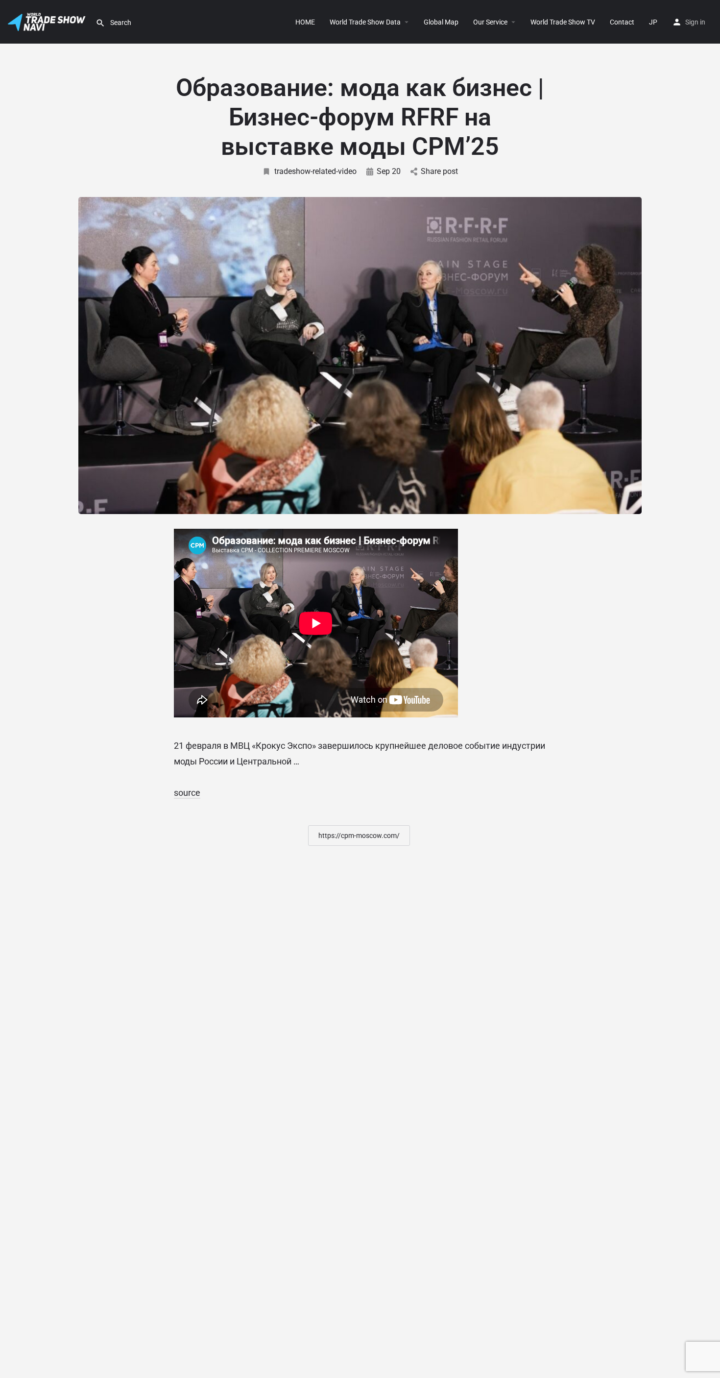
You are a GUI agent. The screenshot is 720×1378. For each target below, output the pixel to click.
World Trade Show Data (365, 22)
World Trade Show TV (562, 22)
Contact (622, 22)
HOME (305, 22)
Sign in (695, 22)
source (187, 792)
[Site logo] (47, 21)
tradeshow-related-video (315, 171)
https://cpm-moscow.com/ (359, 835)
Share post (439, 171)
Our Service (490, 22)
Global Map (441, 22)
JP (653, 22)
